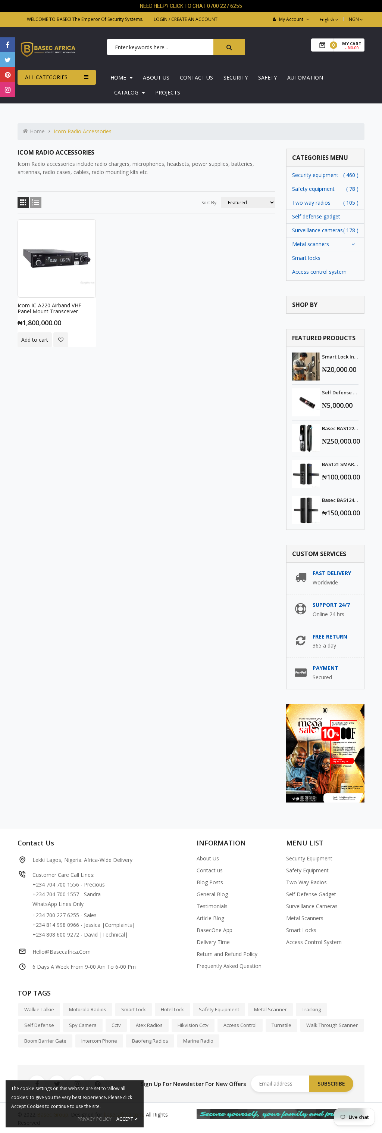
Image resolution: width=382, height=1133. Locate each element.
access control (240, 1025)
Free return (330, 636)
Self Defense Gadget (311, 894)
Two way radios (311, 202)
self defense (39, 1025)
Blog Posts (210, 882)
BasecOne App (214, 930)
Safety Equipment (307, 870)
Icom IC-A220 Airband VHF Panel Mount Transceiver (49, 308)
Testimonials (212, 906)
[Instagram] (7, 89)
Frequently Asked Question (229, 965)
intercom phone (99, 1040)
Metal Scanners (304, 918)
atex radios (149, 1025)
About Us (208, 858)
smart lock (133, 1009)
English (327, 19)
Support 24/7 (331, 604)
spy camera (83, 1025)
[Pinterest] (7, 74)
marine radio (198, 1040)
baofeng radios (150, 1040)
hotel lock (172, 1009)
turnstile (281, 1025)
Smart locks (306, 257)
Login (160, 19)
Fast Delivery (332, 573)
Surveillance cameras (317, 230)
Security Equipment (309, 858)
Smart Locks (301, 930)
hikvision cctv (193, 1025)
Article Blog (210, 918)
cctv (116, 1025)
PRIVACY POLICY (95, 1119)
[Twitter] (7, 59)
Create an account (194, 19)
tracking (311, 1009)
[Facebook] (7, 44)
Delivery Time (213, 942)
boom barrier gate (45, 1040)
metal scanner (270, 1009)
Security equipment (315, 175)
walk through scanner (332, 1025)
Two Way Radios (306, 882)
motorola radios (87, 1009)
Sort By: (209, 202)
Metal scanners (310, 244)
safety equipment (219, 1009)
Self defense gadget (316, 216)
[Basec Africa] (280, 1113)
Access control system (319, 271)
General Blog (212, 894)
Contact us (210, 870)
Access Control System (314, 942)
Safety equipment (313, 188)
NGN (356, 19)
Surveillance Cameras (312, 906)
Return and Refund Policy (227, 953)
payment (325, 667)
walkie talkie (39, 1009)
